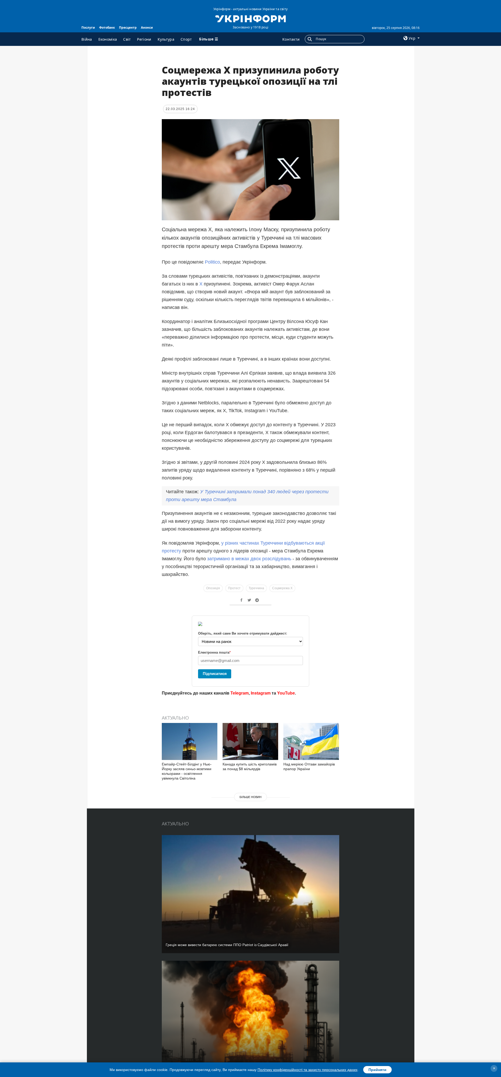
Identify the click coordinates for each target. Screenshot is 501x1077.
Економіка (107, 39)
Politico (212, 262)
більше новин (250, 797)
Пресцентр (128, 27)
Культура (166, 39)
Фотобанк (107, 27)
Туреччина (256, 588)
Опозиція (213, 588)
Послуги (88, 27)
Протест (234, 588)
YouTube (286, 693)
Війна (86, 39)
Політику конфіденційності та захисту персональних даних (307, 1070)
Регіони (144, 39)
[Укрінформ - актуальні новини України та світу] (250, 18)
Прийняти (377, 1070)
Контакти (291, 39)
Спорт (186, 39)
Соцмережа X (282, 588)
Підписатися (215, 673)
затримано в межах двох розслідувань (249, 558)
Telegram (239, 693)
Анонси (147, 27)
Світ (127, 39)
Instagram (261, 693)
